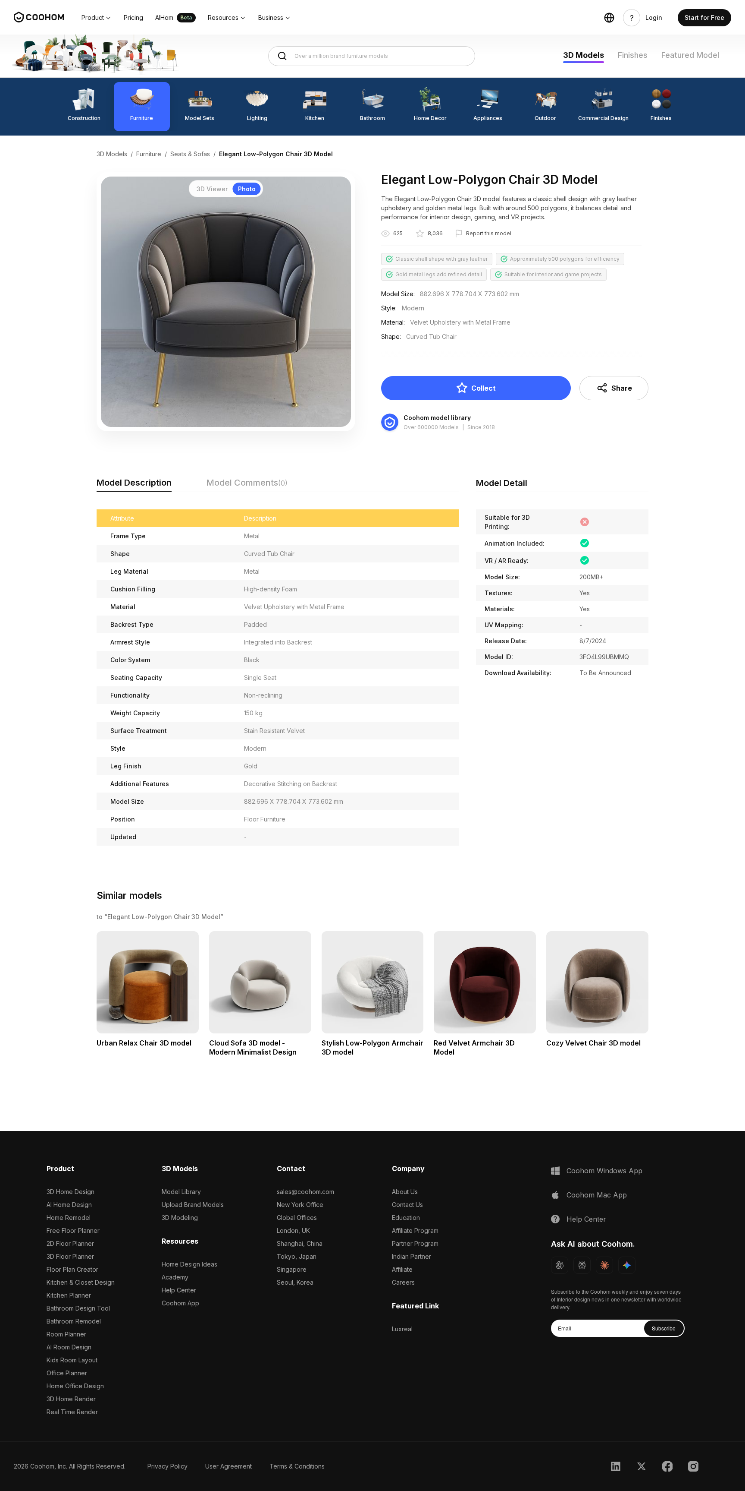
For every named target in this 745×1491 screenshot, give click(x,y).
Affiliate (402, 1269)
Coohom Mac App (597, 1195)
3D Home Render (71, 1399)
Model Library (181, 1191)
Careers (403, 1282)
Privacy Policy (167, 1466)
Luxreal (402, 1329)
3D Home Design (70, 1191)
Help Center (179, 1290)
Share (621, 388)
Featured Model (690, 55)
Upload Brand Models (193, 1204)
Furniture (148, 154)
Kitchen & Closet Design (81, 1282)
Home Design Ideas (189, 1264)
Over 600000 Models (431, 427)
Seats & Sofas (190, 154)
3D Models (583, 55)
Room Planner (66, 1334)
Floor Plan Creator (72, 1269)
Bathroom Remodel (74, 1321)
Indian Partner (411, 1256)
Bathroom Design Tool (78, 1308)
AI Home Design (69, 1204)
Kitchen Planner (69, 1295)
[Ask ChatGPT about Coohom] (559, 1265)
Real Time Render (72, 1411)
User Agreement (228, 1466)
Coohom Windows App (604, 1170)
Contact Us (407, 1204)
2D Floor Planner (70, 1243)
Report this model (488, 233)
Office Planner (67, 1373)
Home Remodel (69, 1217)
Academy (175, 1277)
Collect (483, 388)
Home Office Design (75, 1386)
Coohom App (180, 1303)
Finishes (633, 55)
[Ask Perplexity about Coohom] (582, 1265)
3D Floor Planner (70, 1256)
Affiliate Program (415, 1230)
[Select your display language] (609, 17)
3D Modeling (180, 1217)
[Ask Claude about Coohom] (604, 1265)
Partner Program (415, 1243)
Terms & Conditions (297, 1466)
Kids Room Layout (72, 1360)
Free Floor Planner (73, 1230)
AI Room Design (69, 1347)
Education (406, 1217)
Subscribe (664, 1328)
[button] (96, 18)
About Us (405, 1191)
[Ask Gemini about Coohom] (626, 1265)
